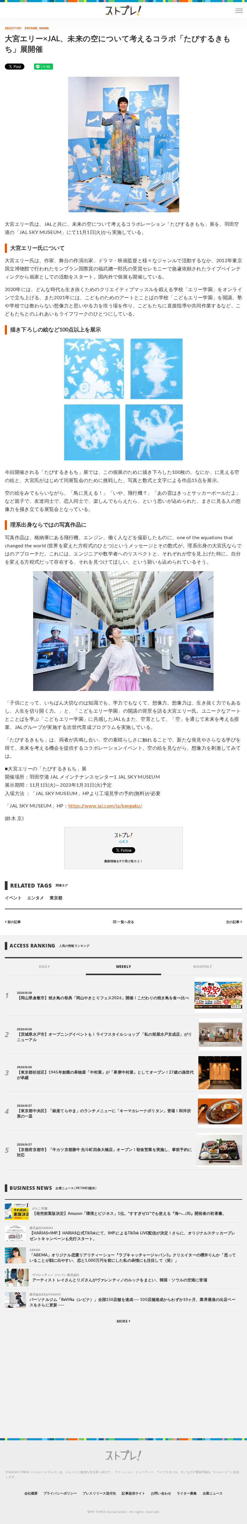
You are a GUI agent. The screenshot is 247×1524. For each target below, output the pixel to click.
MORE (122, 1321)
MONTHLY (202, 966)
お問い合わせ (161, 1493)
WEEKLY (123, 966)
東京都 (56, 898)
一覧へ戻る (125, 922)
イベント (13, 898)
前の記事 (14, 922)
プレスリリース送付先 (99, 1493)
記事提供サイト (133, 1493)
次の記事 (233, 922)
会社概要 (31, 1493)
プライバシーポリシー (60, 1493)
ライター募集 (187, 1493)
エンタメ (35, 898)
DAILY (44, 966)
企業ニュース (213, 1493)
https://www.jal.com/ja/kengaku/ (105, 806)
